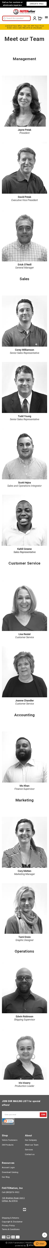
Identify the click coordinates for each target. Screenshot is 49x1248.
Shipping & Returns (10, 1218)
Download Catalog (10, 1172)
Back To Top (44, 1235)
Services (29, 1149)
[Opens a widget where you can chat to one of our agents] (40, 1244)
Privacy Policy (8, 1225)
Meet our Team (31, 1145)
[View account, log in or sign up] (34, 17)
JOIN (43, 1115)
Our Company (31, 1140)
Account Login (8, 1167)
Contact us (29, 1154)
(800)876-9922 (36, 4)
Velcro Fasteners (9, 1140)
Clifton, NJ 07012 (10, 1201)
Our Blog (6, 1177)
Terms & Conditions (11, 1229)
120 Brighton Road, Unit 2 (13, 1198)
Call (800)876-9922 (11, 1192)
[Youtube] (24, 1210)
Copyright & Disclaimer (12, 1222)
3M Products (8, 1145)
